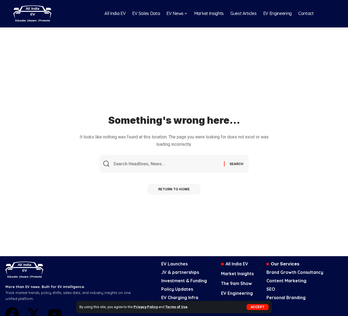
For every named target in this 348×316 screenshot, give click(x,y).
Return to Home (174, 189)
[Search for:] (166, 164)
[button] (258, 307)
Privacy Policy (145, 307)
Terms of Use (176, 307)
